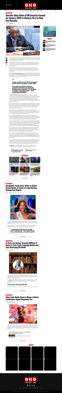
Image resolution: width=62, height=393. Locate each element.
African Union (26, 145)
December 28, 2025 (23, 94)
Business (31, 10)
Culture (34, 10)
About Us (21, 387)
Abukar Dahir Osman (20, 145)
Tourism (37, 10)
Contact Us (40, 387)
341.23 (15, 145)
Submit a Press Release (35, 387)
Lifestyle (41, 10)
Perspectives (26, 10)
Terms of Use (29, 387)
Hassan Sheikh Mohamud (32, 145)
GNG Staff (10, 250)
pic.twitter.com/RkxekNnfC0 (19, 92)
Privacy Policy (25, 387)
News (23, 10)
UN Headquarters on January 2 (18, 73)
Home (20, 10)
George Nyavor (11, 23)
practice (10, 279)
